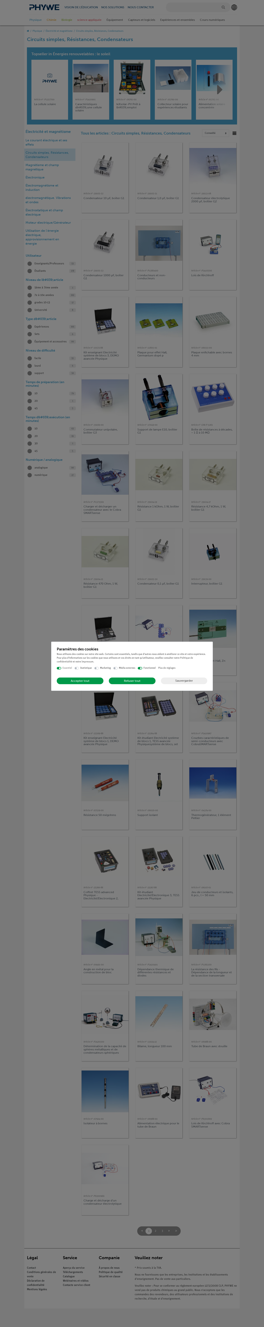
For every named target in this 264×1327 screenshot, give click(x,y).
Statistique (86, 668)
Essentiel (67, 668)
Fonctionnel (149, 668)
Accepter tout (80, 681)
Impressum (87, 661)
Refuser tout (132, 681)
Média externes (127, 668)
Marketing (105, 668)
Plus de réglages (166, 668)
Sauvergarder (184, 680)
